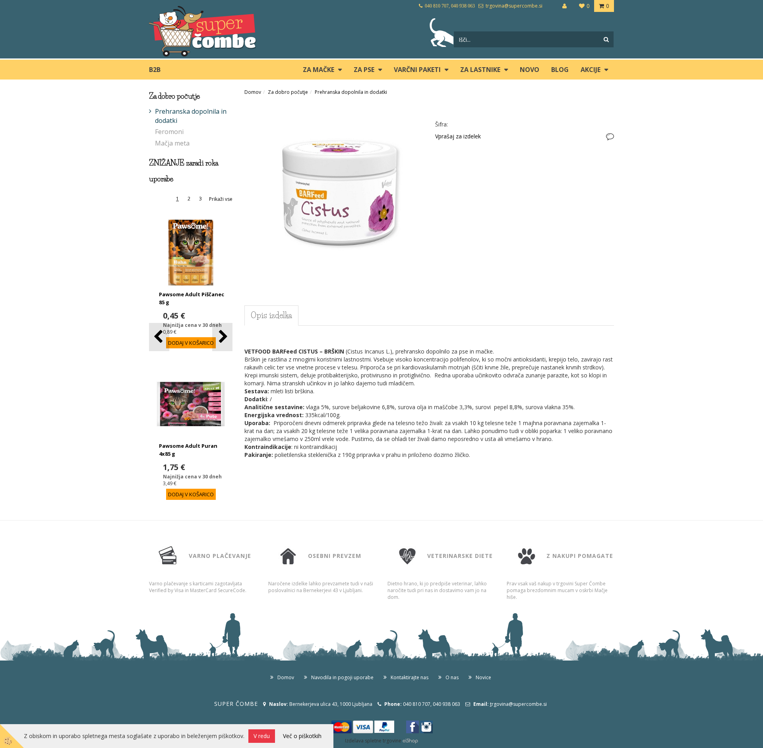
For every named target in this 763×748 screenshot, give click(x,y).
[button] (222, 337)
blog (560, 69)
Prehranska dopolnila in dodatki (191, 116)
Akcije (590, 69)
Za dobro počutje (288, 92)
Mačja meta (172, 143)
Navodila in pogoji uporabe (342, 677)
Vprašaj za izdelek (458, 136)
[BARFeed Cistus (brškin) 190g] (333, 191)
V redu (262, 736)
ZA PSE (364, 69)
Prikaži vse (220, 199)
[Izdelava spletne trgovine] (410, 740)
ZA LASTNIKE (480, 69)
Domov (252, 92)
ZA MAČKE (318, 69)
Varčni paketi (417, 69)
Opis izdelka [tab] (271, 315)
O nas (452, 677)
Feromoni (169, 131)
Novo (529, 69)
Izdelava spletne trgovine (373, 740)
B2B (155, 69)
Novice (483, 677)
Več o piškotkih (302, 736)
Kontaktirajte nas (409, 677)
